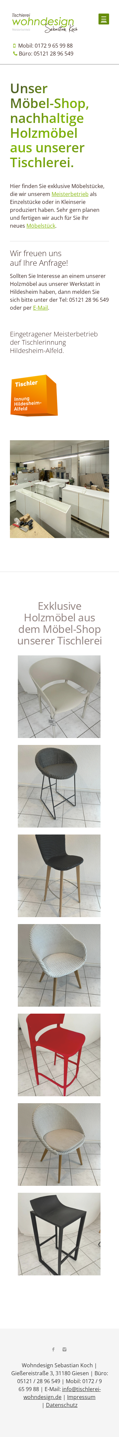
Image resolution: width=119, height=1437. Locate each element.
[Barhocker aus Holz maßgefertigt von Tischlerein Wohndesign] (59, 876)
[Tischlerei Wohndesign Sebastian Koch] (44, 31)
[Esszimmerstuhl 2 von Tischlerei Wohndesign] (59, 966)
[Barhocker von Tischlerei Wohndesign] (59, 787)
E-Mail (40, 307)
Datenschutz (62, 1405)
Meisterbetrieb (70, 194)
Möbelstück (40, 225)
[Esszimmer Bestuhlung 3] (59, 1145)
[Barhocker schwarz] (59, 1235)
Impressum (81, 1397)
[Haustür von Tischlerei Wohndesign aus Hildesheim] (59, 1056)
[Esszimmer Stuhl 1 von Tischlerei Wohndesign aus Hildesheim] (59, 697)
